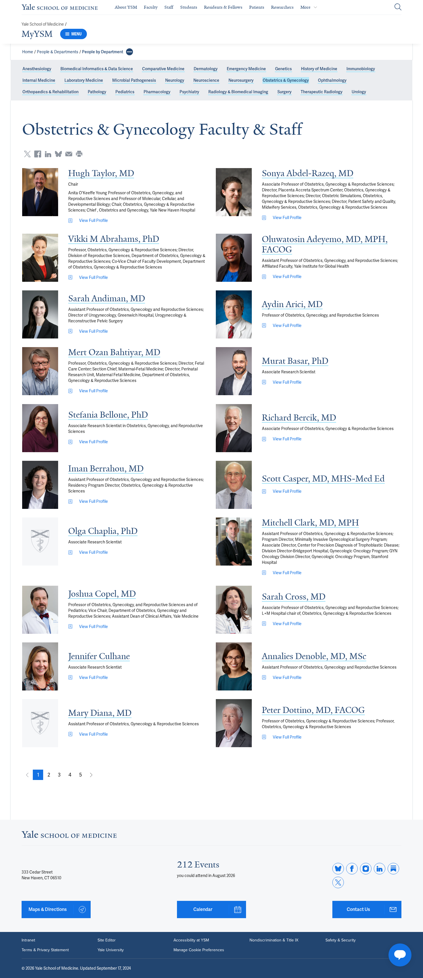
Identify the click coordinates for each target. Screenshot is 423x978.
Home (27, 51)
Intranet (28, 940)
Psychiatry (189, 91)
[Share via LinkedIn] (48, 154)
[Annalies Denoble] (234, 666)
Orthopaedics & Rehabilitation (50, 91)
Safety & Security (340, 940)
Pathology (97, 91)
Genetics (283, 68)
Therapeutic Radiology (321, 91)
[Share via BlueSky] (58, 154)
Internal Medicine (38, 80)
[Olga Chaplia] (40, 541)
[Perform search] (398, 7)
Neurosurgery (241, 80)
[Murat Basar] (234, 371)
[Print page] (79, 154)
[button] (38, 775)
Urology (359, 91)
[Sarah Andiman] (40, 314)
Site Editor (107, 940)
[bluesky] (338, 868)
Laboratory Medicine (83, 80)
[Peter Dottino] (234, 723)
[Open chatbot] (399, 954)
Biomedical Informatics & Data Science (96, 68)
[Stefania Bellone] (40, 428)
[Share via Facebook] (37, 154)
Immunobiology (360, 68)
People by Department (102, 51)
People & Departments (57, 51)
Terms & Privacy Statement (45, 950)
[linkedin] (379, 868)
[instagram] (365, 868)
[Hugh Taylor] (40, 192)
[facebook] (352, 868)
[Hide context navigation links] (129, 51)
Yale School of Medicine (43, 24)
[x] (338, 882)
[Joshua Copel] (40, 610)
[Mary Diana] (40, 723)
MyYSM (37, 34)
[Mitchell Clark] (234, 541)
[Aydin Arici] (234, 314)
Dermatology (206, 68)
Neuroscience (206, 80)
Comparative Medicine (163, 68)
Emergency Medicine (246, 68)
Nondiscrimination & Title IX (273, 940)
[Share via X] (27, 154)
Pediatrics (124, 91)
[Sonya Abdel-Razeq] (234, 192)
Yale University (111, 950)
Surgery (284, 91)
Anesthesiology (36, 68)
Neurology (174, 80)
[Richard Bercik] (234, 428)
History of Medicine (319, 68)
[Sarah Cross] (234, 610)
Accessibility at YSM (191, 940)
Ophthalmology (332, 80)
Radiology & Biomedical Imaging (238, 91)
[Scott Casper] (234, 485)
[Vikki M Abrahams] (40, 258)
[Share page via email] (68, 154)
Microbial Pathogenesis (134, 80)
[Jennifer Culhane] (40, 666)
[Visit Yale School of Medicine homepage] (69, 836)
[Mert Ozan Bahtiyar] (40, 371)
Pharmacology (157, 91)
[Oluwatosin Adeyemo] (234, 258)
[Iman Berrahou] (40, 485)
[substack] (393, 868)
